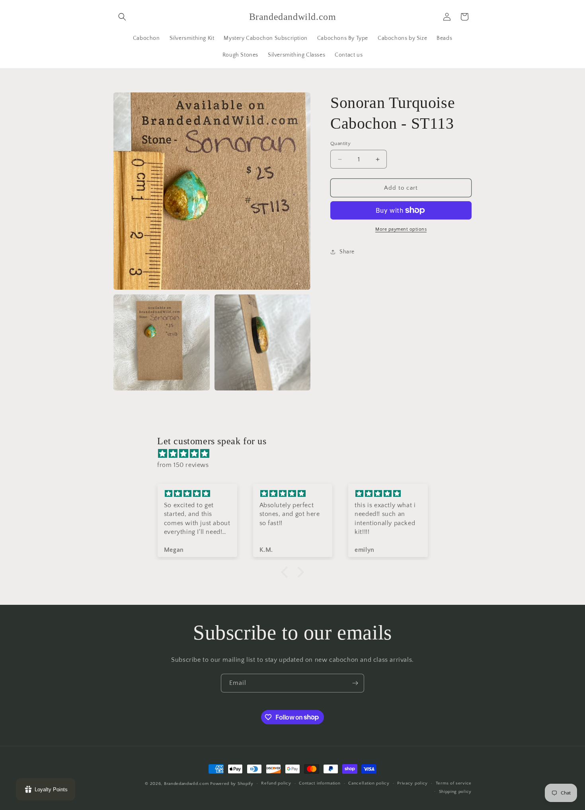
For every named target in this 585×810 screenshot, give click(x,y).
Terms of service (454, 783)
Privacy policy (412, 783)
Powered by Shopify (232, 783)
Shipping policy (455, 791)
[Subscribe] (355, 683)
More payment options (401, 229)
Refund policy (276, 783)
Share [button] (347, 252)
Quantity (340, 143)
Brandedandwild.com (186, 783)
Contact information (319, 783)
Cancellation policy (368, 783)
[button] (122, 16)
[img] (296, 454)
